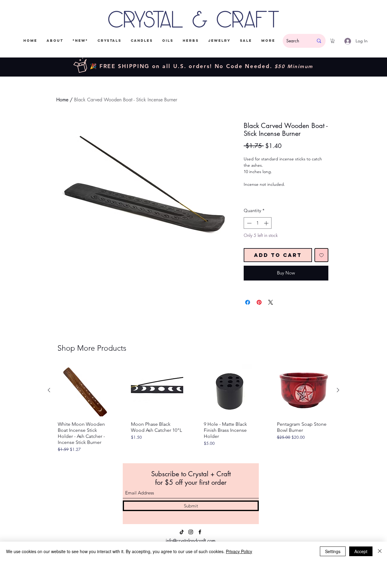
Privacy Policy (239, 551)
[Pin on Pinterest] (259, 302)
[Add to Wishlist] (321, 255)
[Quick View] (84, 390)
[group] (193, 409)
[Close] (379, 551)
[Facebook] (200, 532)
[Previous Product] (49, 390)
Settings (332, 551)
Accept (360, 551)
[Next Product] (338, 390)
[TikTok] (182, 532)
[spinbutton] (258, 223)
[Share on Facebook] (247, 302)
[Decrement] (249, 223)
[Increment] (267, 223)
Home (62, 100)
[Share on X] (270, 302)
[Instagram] (191, 532)
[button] (332, 41)
